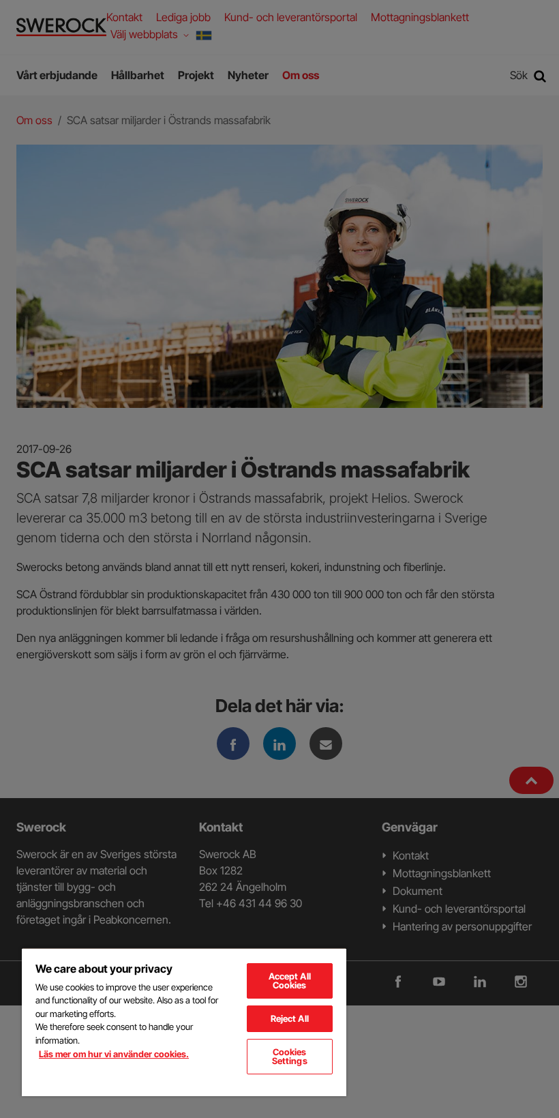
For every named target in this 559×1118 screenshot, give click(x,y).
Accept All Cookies (290, 980)
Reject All (290, 1018)
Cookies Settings (289, 1056)
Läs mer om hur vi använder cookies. (114, 1053)
